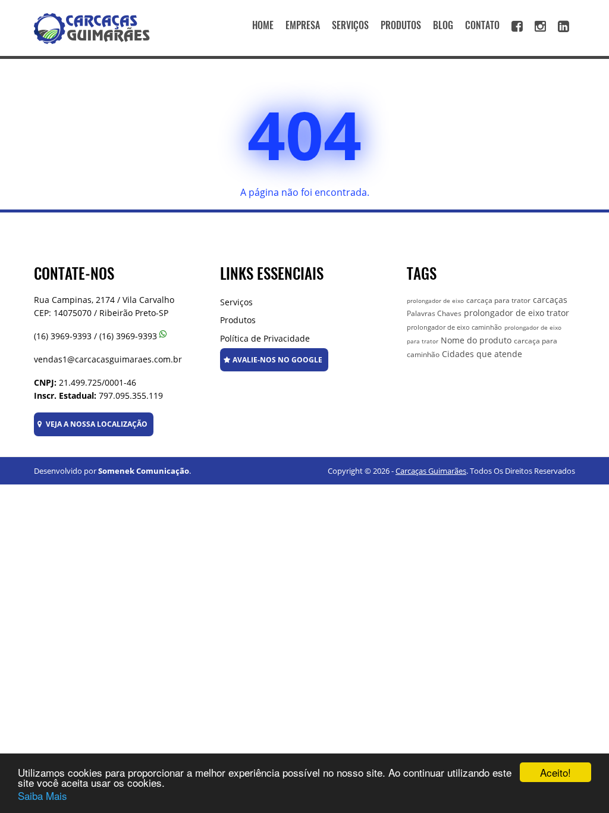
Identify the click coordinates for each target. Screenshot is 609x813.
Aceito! (555, 772)
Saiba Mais (42, 795)
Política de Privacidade (265, 338)
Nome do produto (476, 340)
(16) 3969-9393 (63, 336)
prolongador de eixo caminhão (454, 327)
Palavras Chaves (434, 313)
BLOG (443, 25)
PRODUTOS (401, 25)
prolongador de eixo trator (516, 312)
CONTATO (482, 25)
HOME (263, 25)
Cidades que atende (482, 353)
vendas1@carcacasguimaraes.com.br (108, 359)
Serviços (236, 302)
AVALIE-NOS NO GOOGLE (277, 360)
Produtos (238, 320)
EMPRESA (302, 25)
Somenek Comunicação (143, 470)
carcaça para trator (498, 300)
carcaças (550, 299)
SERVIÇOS (350, 25)
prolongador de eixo (435, 300)
